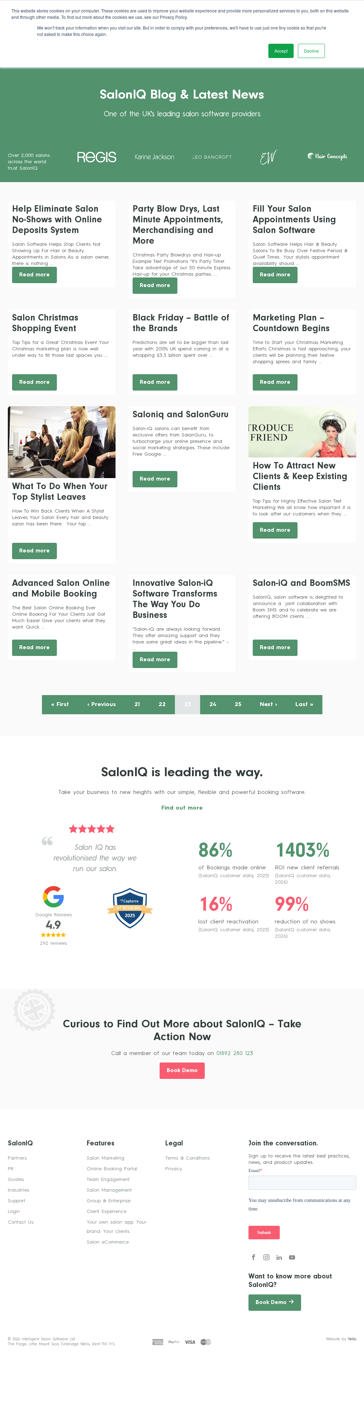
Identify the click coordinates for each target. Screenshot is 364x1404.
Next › (268, 705)
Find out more (182, 808)
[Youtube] (292, 1258)
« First (60, 705)
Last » (304, 705)
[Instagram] (266, 1258)
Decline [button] (311, 51)
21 (137, 705)
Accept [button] (281, 51)
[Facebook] (253, 1258)
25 (238, 705)
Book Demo (182, 1071)
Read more (34, 275)
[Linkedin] (279, 1258)
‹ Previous (101, 705)
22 (162, 705)
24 (212, 705)
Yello (352, 1339)
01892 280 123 (234, 1053)
